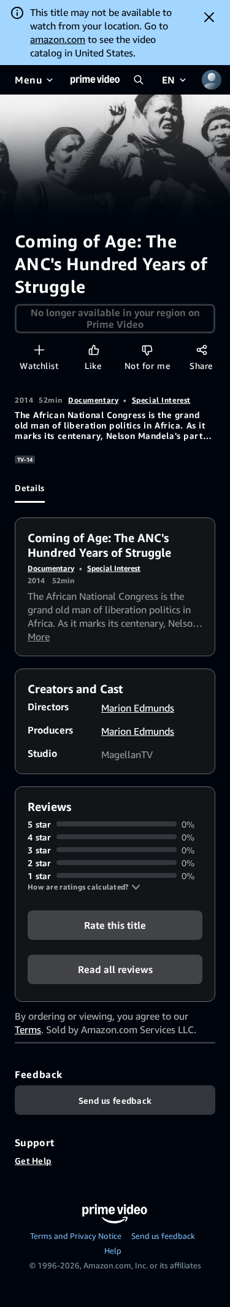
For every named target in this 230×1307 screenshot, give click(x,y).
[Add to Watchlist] (39, 349)
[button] (84, 887)
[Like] (93, 349)
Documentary (93, 400)
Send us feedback (163, 1236)
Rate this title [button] (115, 924)
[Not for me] (147, 349)
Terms (28, 1029)
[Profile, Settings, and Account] (211, 80)
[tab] (30, 488)
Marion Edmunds (137, 708)
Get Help (33, 1160)
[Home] (95, 80)
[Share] (201, 349)
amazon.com (57, 39)
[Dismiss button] (209, 17)
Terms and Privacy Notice (75, 1236)
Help (112, 1250)
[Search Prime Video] (138, 80)
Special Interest (161, 400)
